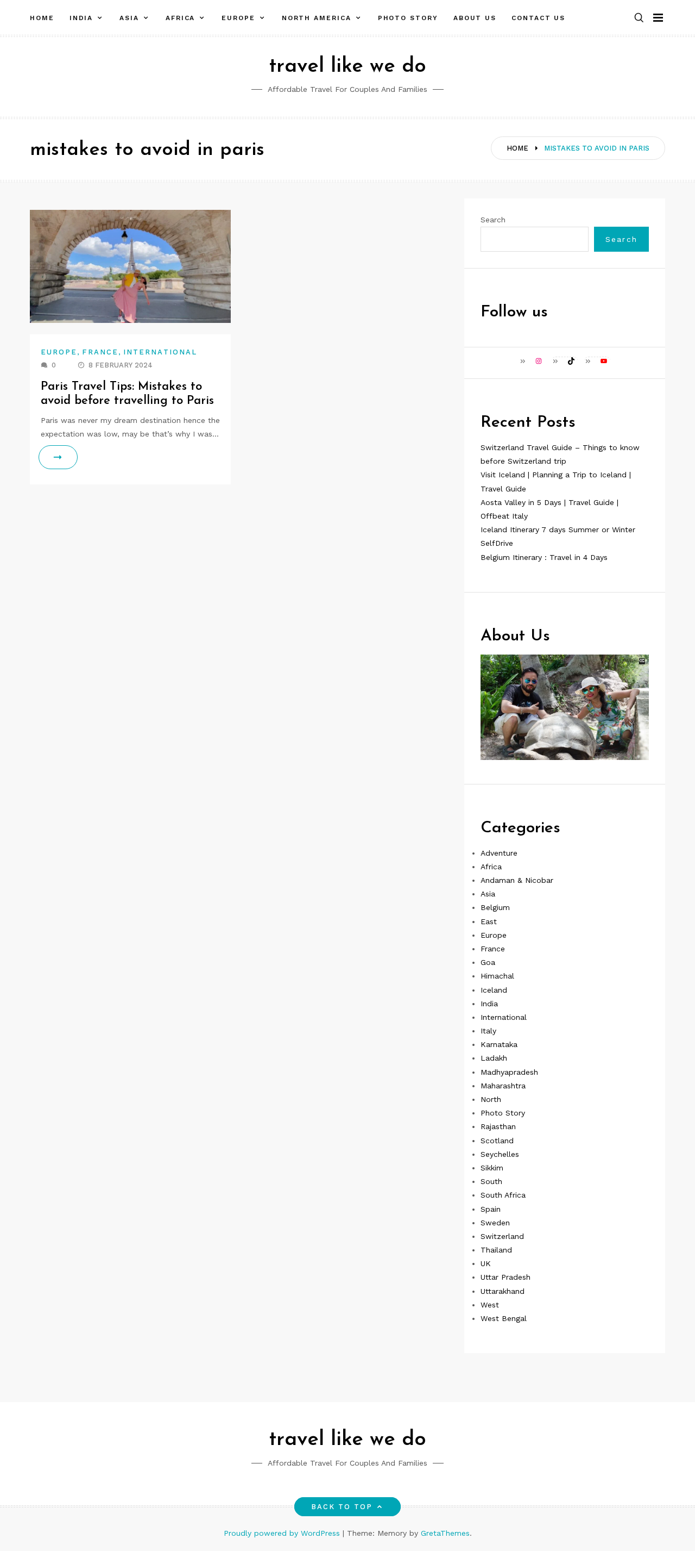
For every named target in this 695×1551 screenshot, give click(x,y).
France (100, 352)
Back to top (342, 1507)
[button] (639, 18)
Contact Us (538, 18)
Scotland (497, 1140)
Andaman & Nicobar (517, 880)
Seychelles (500, 1154)
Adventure (499, 853)
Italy (488, 1030)
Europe (238, 18)
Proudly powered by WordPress (283, 1533)
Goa (488, 962)
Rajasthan (498, 1126)
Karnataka (499, 1044)
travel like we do (347, 66)
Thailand (496, 1249)
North (491, 1099)
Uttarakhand (503, 1291)
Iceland (494, 990)
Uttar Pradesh (505, 1277)
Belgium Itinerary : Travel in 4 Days (544, 557)
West (490, 1304)
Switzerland (502, 1236)
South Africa (503, 1195)
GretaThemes (445, 1533)
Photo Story (408, 18)
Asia (129, 18)
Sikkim (492, 1167)
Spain (491, 1209)
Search (493, 219)
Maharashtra (503, 1085)
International (160, 352)
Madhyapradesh (509, 1072)
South (491, 1181)
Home (42, 18)
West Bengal (504, 1318)
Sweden (495, 1222)
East (489, 921)
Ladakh (494, 1058)
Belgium (495, 907)
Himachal (497, 975)
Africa (180, 18)
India (81, 18)
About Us (474, 18)
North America (316, 18)
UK (486, 1263)
